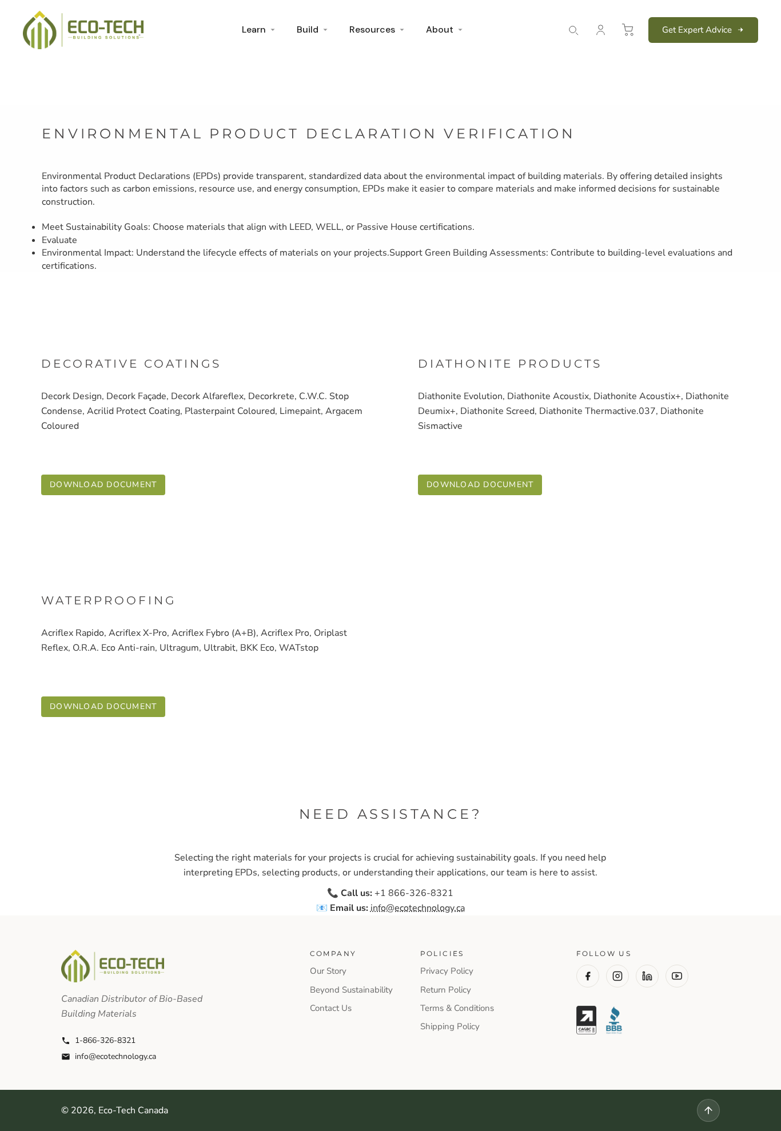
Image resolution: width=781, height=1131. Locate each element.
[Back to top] (708, 1110)
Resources (372, 29)
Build (307, 29)
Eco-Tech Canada (133, 1110)
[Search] (572, 29)
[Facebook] (587, 976)
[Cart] (627, 29)
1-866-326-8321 (105, 1040)
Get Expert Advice (697, 29)
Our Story (328, 971)
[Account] (600, 29)
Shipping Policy (450, 1026)
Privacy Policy (446, 971)
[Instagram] (617, 976)
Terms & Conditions (457, 1008)
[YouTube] (677, 976)
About (439, 29)
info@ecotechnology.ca (115, 1056)
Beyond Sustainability (351, 989)
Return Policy (445, 989)
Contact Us (331, 1008)
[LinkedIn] (647, 976)
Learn (254, 29)
